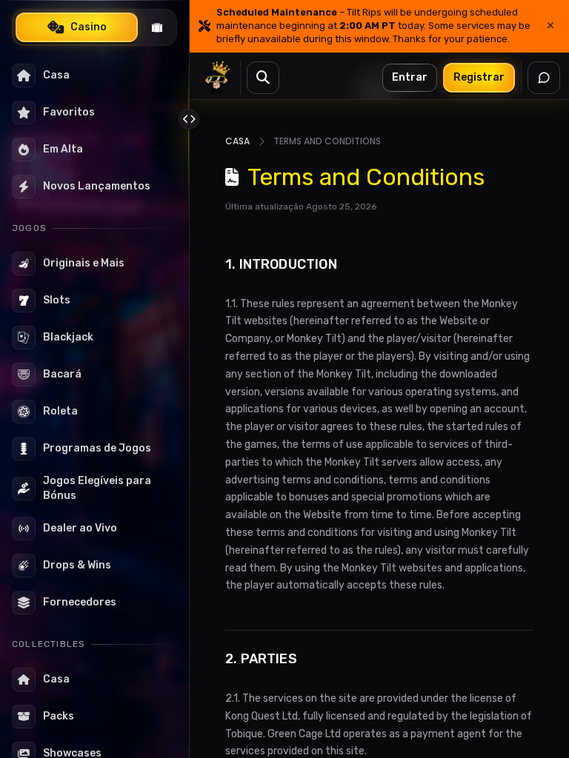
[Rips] (157, 27)
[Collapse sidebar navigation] (189, 119)
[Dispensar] (550, 25)
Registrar (479, 77)
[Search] (263, 77)
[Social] (544, 77)
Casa (237, 141)
